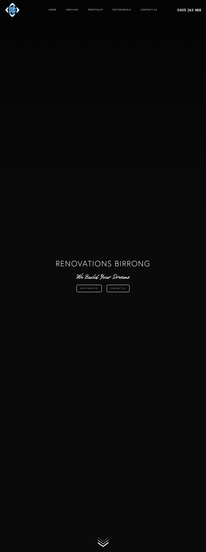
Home (53, 9)
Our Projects (89, 288)
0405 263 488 (189, 10)
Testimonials (121, 9)
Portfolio (95, 9)
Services (72, 9)
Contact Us (149, 9)
